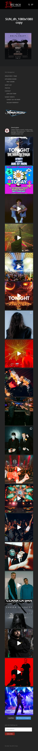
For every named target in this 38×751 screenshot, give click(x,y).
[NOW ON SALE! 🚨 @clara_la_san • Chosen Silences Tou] (19, 325)
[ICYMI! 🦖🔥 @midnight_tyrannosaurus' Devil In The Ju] (19, 643)
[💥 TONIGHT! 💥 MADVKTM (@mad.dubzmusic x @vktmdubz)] (19, 296)
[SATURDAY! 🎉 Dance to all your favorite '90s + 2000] (19, 527)
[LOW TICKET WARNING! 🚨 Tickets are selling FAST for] (19, 556)
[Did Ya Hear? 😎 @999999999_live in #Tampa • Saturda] (19, 585)
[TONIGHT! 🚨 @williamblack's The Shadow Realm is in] (19, 151)
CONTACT (8, 91)
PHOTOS (7, 88)
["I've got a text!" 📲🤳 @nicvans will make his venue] (19, 469)
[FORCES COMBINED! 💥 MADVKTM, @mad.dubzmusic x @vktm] (19, 440)
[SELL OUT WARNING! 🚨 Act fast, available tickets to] (19, 411)
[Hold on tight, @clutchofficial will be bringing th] (19, 701)
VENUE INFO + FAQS (11, 76)
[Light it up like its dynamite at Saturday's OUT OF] (19, 382)
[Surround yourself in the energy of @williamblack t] (19, 238)
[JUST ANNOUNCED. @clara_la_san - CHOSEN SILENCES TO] (19, 614)
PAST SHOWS (10, 81)
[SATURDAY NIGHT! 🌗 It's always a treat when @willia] (19, 498)
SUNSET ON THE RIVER (13, 99)
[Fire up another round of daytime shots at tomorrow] (19, 267)
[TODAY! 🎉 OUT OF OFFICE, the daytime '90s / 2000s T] (19, 180)
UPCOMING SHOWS (10, 79)
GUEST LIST (8, 85)
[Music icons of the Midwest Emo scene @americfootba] (19, 672)
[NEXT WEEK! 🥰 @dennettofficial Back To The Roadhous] (19, 209)
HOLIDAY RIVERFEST (13, 102)
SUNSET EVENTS (10, 97)
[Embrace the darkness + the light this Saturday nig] (19, 354)
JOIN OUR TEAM (11, 93)
